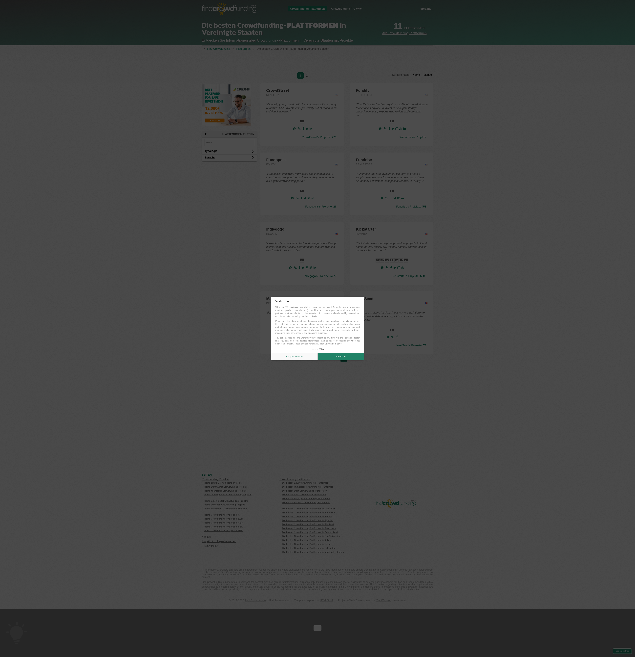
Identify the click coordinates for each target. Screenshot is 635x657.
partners (294, 307)
